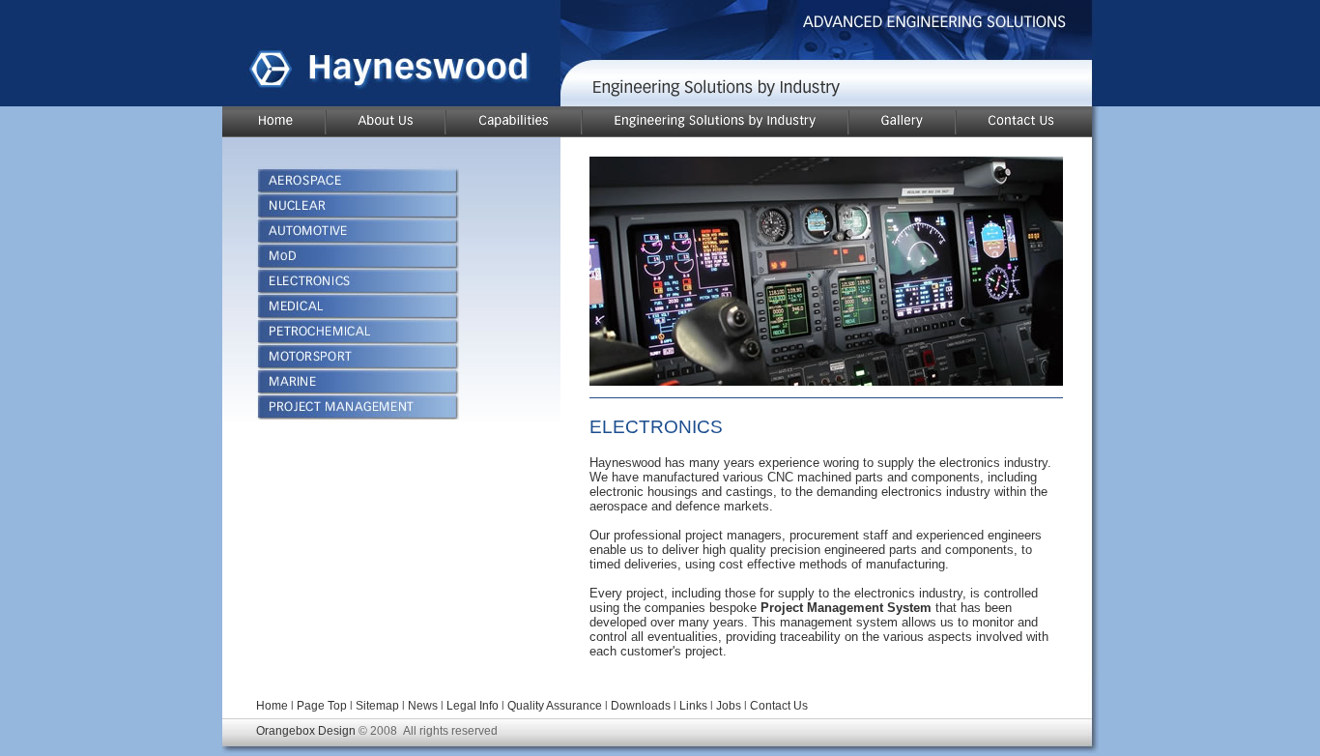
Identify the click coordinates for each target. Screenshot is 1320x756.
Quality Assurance (554, 705)
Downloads (642, 705)
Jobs (728, 705)
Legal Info (472, 705)
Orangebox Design (306, 731)
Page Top (322, 705)
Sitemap (377, 705)
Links (693, 705)
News (423, 705)
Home (272, 705)
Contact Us (779, 705)
